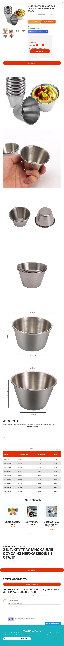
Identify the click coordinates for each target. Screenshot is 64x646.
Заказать (34, 21)
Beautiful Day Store (41, 14)
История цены (32, 42)
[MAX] (28, 28)
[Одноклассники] (32, 28)
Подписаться (25, 638)
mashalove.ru (32, 631)
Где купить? (39, 51)
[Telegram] (39, 28)
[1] (9, 598)
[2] (10, 598)
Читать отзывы (32, 63)
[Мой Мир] (34, 28)
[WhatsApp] (35, 28)
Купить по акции (48, 21)
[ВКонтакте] (30, 28)
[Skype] (37, 28)
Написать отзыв (55, 14)
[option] (14, 16)
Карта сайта (6, 641)
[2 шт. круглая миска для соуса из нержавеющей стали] (14, 16)
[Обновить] (11, 619)
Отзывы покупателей (32, 584)
